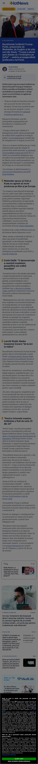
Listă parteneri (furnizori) (9, 755)
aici (14, 724)
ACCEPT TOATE (19, 758)
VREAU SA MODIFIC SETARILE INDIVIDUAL (19, 761)
